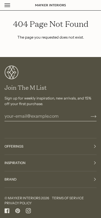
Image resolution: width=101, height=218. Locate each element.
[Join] (89, 116)
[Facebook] (7, 210)
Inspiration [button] (15, 163)
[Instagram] (28, 210)
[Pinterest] (17, 210)
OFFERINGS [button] (13, 146)
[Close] (88, 183)
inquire (20, 197)
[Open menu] (12, 5)
